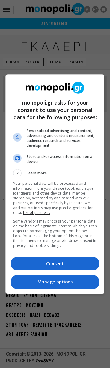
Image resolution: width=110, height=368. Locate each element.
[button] (55, 173)
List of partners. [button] (36, 212)
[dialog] (55, 184)
